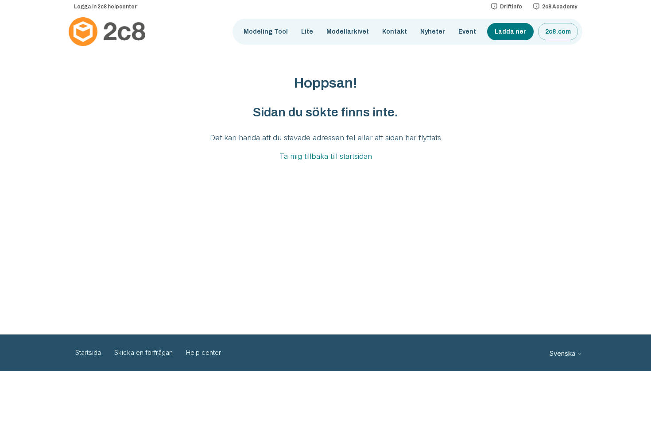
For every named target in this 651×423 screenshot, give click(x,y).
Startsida (88, 352)
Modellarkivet (347, 31)
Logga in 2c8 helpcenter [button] (105, 7)
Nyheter (432, 31)
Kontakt (394, 31)
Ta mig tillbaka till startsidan (325, 156)
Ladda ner (510, 31)
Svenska (563, 353)
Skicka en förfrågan (143, 352)
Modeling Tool (266, 31)
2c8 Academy (559, 7)
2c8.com (558, 31)
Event (467, 31)
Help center (203, 352)
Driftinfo (511, 7)
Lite (307, 31)
